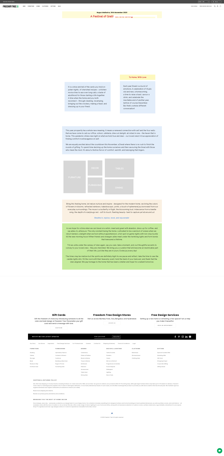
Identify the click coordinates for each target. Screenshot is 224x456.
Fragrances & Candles (113, 364)
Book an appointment (165, 325)
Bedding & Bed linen (61, 361)
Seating (32, 352)
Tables (32, 355)
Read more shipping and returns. (43, 390)
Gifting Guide (161, 366)
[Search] (215, 6)
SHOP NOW (58, 328)
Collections (84, 352)
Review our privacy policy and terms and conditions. (49, 394)
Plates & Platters (86, 355)
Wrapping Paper (162, 361)
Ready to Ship (34, 364)
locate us (111, 323)
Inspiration (51, 343)
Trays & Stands (85, 361)
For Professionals (78, 343)
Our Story (33, 343)
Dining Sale (84, 375)
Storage (32, 358)
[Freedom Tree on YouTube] (190, 337)
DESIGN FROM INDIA (8, 1)
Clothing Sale (136, 358)
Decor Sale (109, 375)
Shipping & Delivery (109, 343)
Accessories (84, 369)
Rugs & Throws (59, 364)
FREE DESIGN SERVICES (206, 6)
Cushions (58, 358)
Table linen (84, 372)
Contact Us (97, 343)
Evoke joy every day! (128, 251)
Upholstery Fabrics (61, 352)
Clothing (45, 6)
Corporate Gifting (162, 364)
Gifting (53, 6)
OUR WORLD (194, 6)
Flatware (83, 366)
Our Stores (41, 343)
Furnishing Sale (59, 366)
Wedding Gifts (161, 355)
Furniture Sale (34, 366)
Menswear (135, 352)
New (24, 6)
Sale (59, 6)
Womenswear (136, 355)
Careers (88, 343)
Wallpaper (109, 369)
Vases (108, 358)
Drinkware (84, 364)
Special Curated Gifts (163, 352)
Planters (108, 355)
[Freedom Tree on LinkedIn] (186, 337)
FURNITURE (31, 6)
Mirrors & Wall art (111, 361)
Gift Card (160, 358)
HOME (38, 6)
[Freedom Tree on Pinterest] (179, 337)
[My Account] (217, 6)
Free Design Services (63, 343)
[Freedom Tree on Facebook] (175, 337)
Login (134, 343)
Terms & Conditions (124, 343)
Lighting (108, 372)
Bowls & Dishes (85, 358)
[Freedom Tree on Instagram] (183, 337)
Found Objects (110, 366)
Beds (31, 361)
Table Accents (110, 352)
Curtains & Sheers (60, 355)
